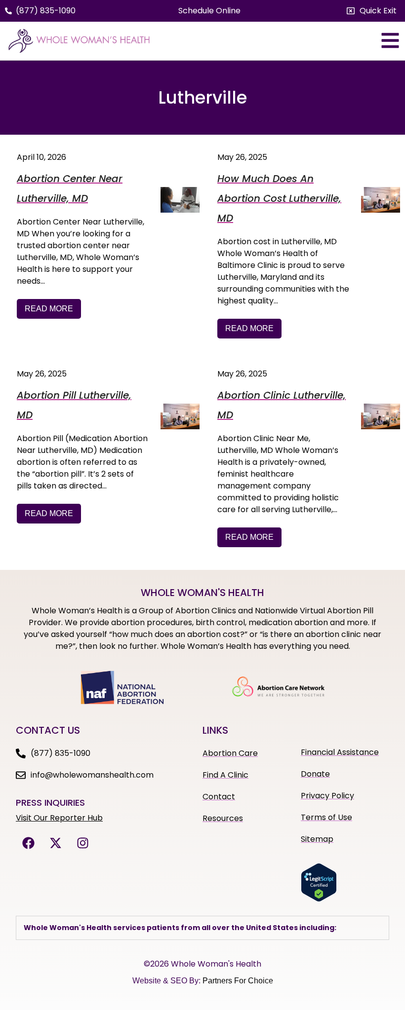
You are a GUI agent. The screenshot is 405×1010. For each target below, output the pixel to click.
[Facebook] (28, 843)
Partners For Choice (237, 980)
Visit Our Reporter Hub (59, 817)
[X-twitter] (55, 843)
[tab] (202, 927)
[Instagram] (82, 843)
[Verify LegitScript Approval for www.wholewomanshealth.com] (319, 899)
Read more (49, 308)
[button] (372, 11)
